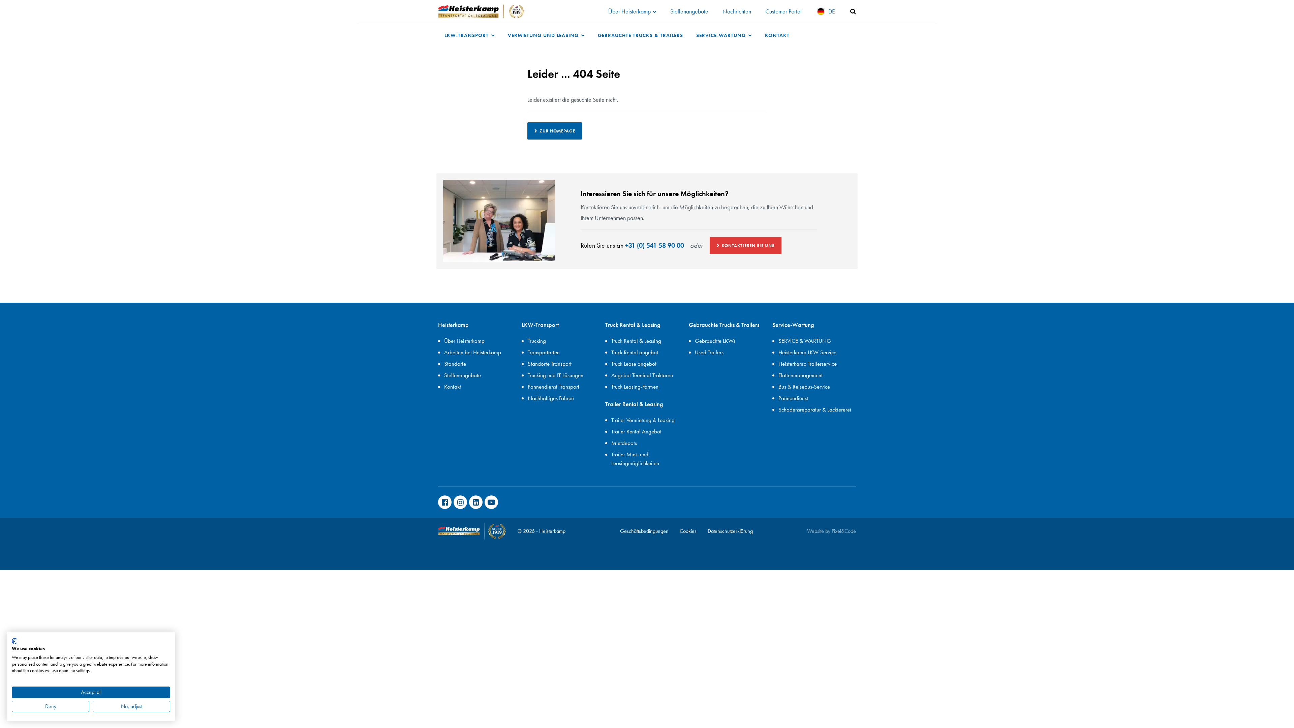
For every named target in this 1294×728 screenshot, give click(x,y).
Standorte (455, 363)
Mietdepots (624, 443)
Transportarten (544, 352)
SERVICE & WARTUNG (804, 340)
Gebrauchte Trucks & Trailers (640, 35)
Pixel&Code (844, 531)
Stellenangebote (689, 11)
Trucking (537, 340)
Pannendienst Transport (553, 386)
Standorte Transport (550, 363)
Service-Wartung (721, 35)
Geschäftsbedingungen (644, 531)
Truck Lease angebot (633, 363)
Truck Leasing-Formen (634, 386)
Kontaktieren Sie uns (748, 245)
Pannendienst (793, 398)
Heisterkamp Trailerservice (807, 363)
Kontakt (777, 35)
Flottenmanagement (800, 375)
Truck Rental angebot (634, 352)
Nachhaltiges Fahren (551, 398)
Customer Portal (783, 11)
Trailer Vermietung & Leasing (643, 420)
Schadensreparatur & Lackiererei (814, 409)
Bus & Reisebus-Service (804, 386)
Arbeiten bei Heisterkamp (472, 352)
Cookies (688, 531)
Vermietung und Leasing (544, 35)
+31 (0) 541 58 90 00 (654, 245)
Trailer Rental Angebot (636, 431)
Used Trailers (709, 352)
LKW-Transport (467, 35)
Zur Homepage (557, 131)
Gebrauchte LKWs (715, 340)
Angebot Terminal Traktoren (642, 375)
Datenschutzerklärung (730, 531)
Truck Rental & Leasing (636, 340)
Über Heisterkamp (630, 11)
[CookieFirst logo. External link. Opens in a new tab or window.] (14, 641)
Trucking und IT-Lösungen (555, 375)
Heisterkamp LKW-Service (807, 352)
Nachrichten (736, 11)
